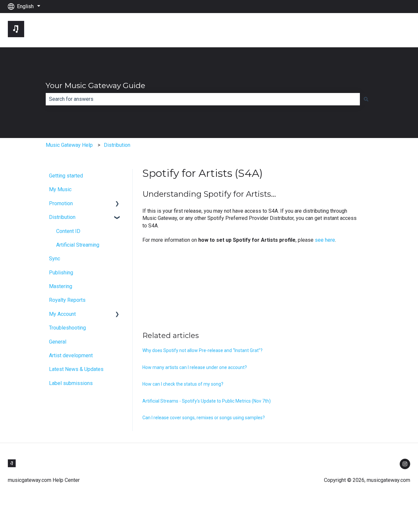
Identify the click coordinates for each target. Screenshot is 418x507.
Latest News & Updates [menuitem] (76, 369)
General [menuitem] (57, 342)
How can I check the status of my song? (182, 384)
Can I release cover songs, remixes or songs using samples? (203, 417)
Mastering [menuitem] (60, 286)
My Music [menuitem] (60, 189)
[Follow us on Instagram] (405, 464)
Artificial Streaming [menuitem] (77, 245)
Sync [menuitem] (54, 258)
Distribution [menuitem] (62, 217)
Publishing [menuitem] (61, 272)
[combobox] (203, 99)
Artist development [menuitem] (71, 355)
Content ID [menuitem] (68, 231)
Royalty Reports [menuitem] (67, 300)
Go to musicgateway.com (375, 30)
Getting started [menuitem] (66, 176)
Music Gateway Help (69, 145)
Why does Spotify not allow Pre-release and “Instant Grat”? (202, 350)
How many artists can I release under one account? (194, 367)
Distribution (117, 145)
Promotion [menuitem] (61, 203)
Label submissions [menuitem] (71, 383)
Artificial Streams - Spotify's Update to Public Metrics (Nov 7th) (206, 401)
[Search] (366, 99)
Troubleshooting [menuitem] (67, 328)
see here (325, 240)
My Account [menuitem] (62, 314)
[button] (117, 204)
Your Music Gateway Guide (95, 85)
